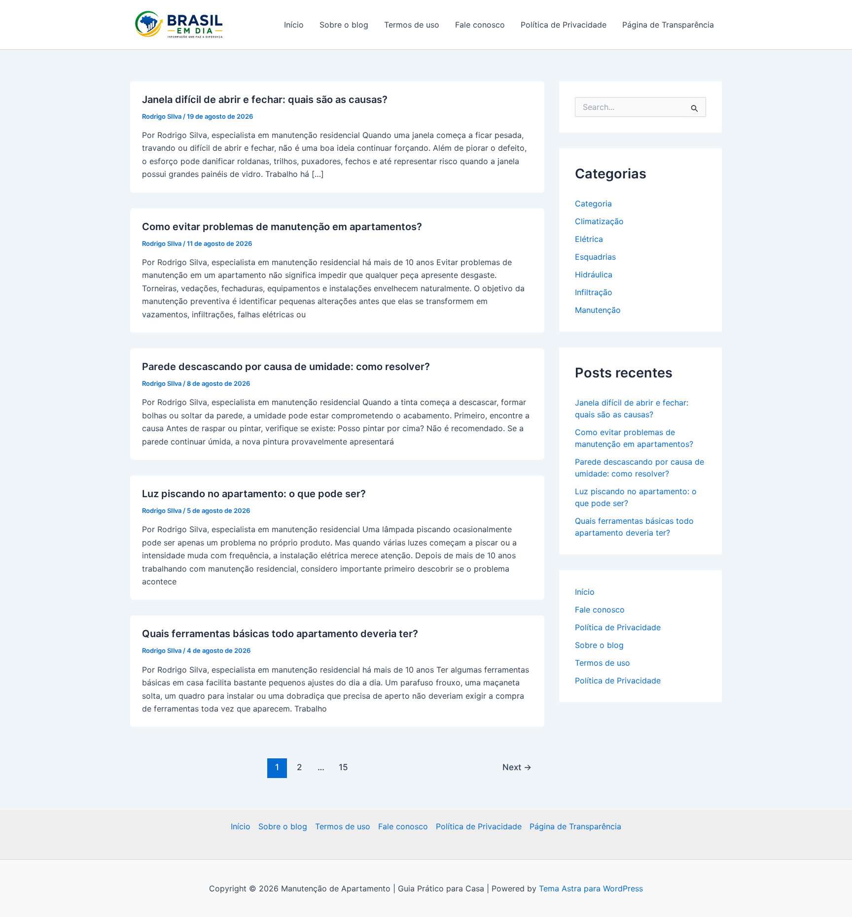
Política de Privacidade (563, 25)
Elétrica (589, 239)
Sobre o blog (344, 25)
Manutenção (598, 310)
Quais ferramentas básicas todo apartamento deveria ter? (280, 634)
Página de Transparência (668, 25)
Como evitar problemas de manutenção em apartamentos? (282, 227)
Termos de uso (411, 25)
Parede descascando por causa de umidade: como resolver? (286, 367)
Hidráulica (593, 274)
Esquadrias (595, 257)
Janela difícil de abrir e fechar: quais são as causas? (265, 99)
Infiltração (593, 292)
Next (517, 767)
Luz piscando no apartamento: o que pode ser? (254, 494)
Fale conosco (480, 25)
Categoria (593, 203)
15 (343, 767)
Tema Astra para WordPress (591, 888)
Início (294, 25)
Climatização (599, 221)
